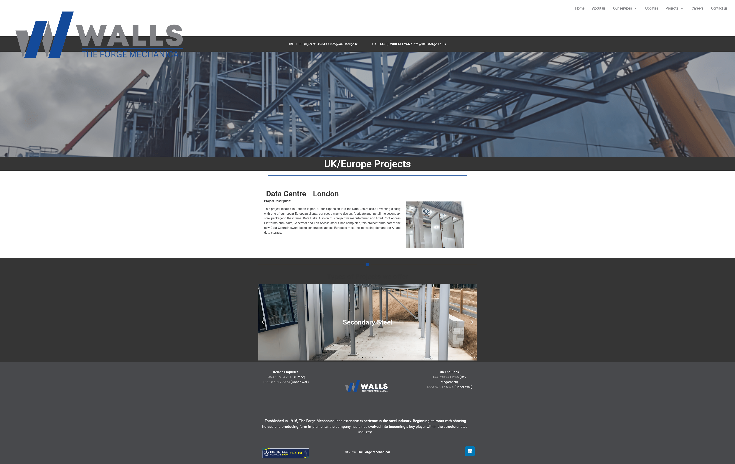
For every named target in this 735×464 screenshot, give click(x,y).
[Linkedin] (470, 451)
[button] (262, 322)
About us (598, 8)
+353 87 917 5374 (276, 382)
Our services (622, 8)
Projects (672, 8)
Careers (697, 8)
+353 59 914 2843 (279, 377)
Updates (651, 8)
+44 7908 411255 (446, 377)
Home (580, 8)
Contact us (719, 8)
